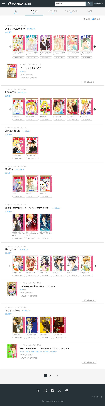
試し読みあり (19, 57)
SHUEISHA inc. (47, 401)
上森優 (32, 352)
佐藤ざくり (39, 352)
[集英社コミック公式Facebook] (52, 390)
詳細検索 (99, 3)
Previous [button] (10, 46)
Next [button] (94, 46)
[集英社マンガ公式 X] (38, 390)
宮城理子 (8, 32)
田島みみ (47, 352)
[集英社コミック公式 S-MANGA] (20, 4)
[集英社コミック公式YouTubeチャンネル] (67, 390)
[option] (18, 47)
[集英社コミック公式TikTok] (60, 390)
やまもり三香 (24, 352)
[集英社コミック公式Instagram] (45, 390)
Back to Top (97, 397)
